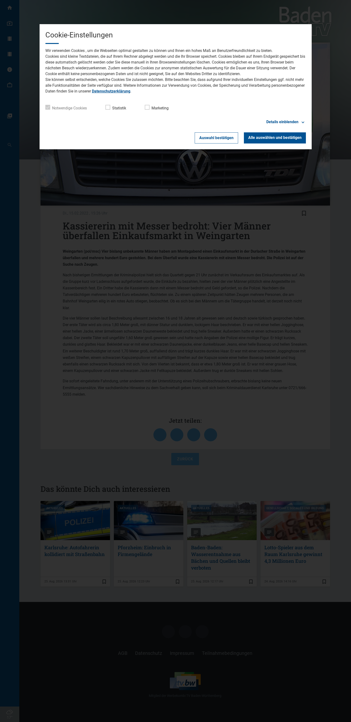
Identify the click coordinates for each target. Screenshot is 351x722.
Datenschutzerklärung (111, 91)
